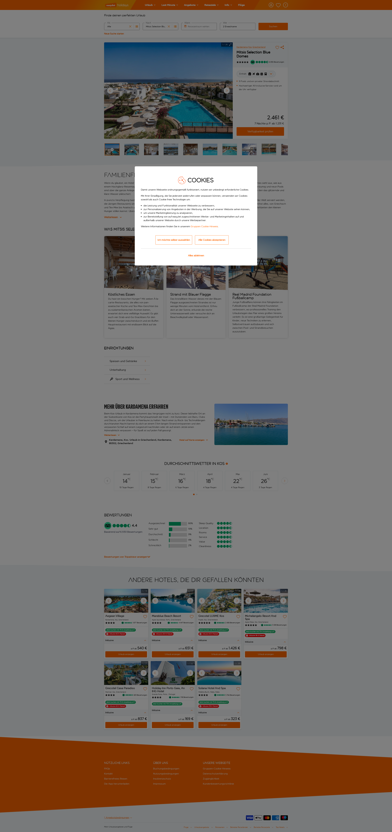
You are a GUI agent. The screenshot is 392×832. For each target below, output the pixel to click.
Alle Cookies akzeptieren (211, 239)
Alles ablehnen (196, 255)
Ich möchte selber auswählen (174, 239)
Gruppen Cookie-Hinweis (204, 226)
